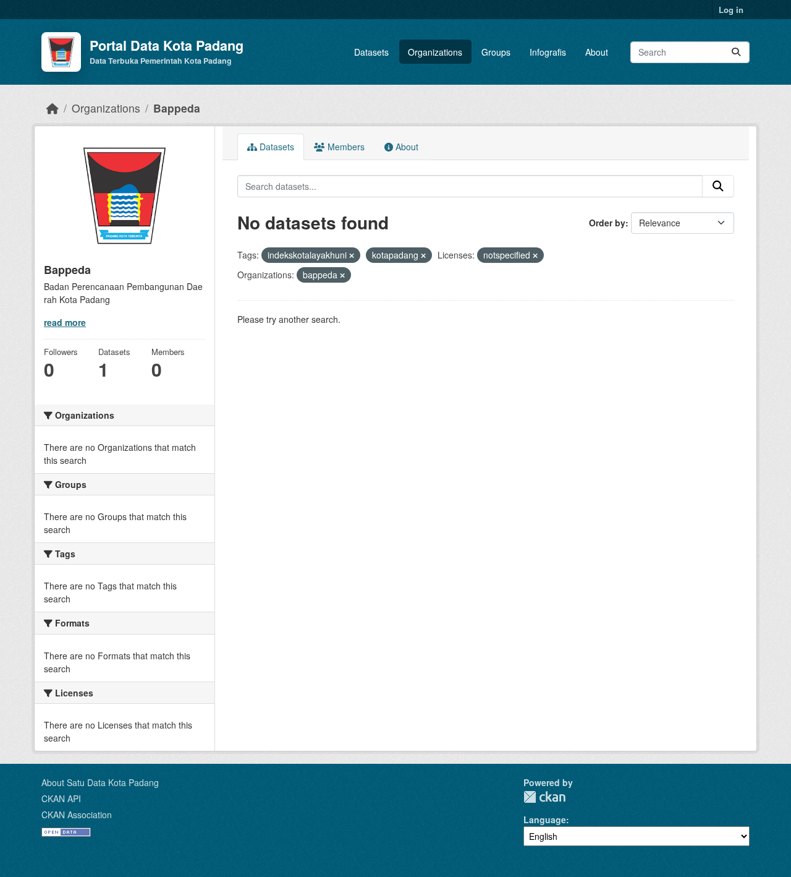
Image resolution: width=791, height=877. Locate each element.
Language (544, 819)
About (596, 52)
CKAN (544, 796)
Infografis (548, 52)
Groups (495, 52)
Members (345, 146)
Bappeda (176, 108)
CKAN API (61, 798)
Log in (731, 9)
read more (65, 322)
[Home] (52, 108)
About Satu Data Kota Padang (100, 782)
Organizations (435, 52)
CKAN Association (76, 814)
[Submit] (736, 52)
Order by (607, 222)
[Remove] (351, 255)
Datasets (371, 52)
